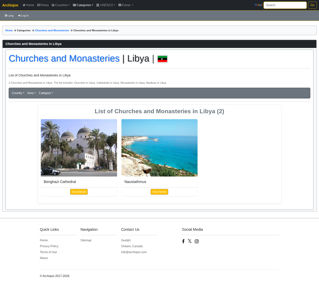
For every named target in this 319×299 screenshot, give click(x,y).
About (44, 258)
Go (312, 5)
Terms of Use (48, 252)
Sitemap (85, 240)
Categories (84, 5)
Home (30, 5)
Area (30, 93)
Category (45, 93)
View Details (79, 191)
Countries (61, 5)
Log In (25, 15)
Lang (10, 15)
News (45, 5)
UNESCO (106, 5)
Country (17, 93)
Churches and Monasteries (52, 30)
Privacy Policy (49, 246)
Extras (126, 5)
